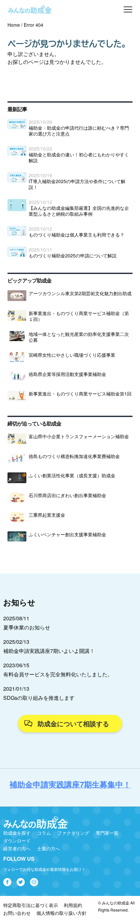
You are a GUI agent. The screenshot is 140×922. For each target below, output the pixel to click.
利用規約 (73, 905)
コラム (44, 832)
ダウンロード (17, 840)
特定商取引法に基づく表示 (30, 905)
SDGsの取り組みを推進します (39, 697)
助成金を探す (17, 832)
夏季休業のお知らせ (26, 627)
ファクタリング (73, 832)
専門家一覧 (107, 832)
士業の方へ (48, 848)
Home (13, 25)
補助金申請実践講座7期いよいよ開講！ (49, 651)
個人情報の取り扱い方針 (61, 913)
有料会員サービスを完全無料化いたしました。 (58, 674)
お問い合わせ (17, 913)
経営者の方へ (17, 848)
